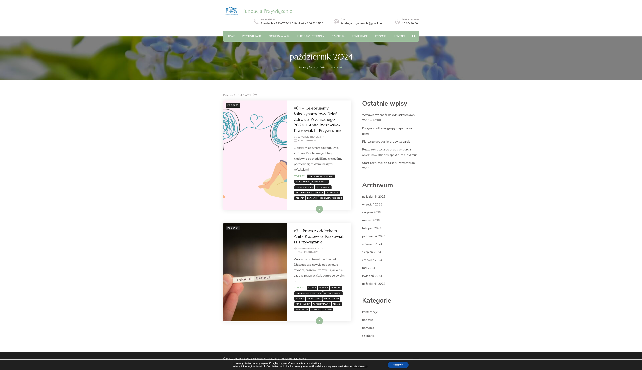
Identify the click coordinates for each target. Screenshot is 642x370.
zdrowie (312, 198)
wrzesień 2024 (372, 244)
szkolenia (338, 36)
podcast (233, 105)
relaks (319, 192)
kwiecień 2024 (372, 276)
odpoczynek (302, 182)
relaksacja (332, 192)
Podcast (381, 36)
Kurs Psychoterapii (309, 36)
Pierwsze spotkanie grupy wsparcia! (386, 142)
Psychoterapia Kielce (293, 358)
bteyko (312, 288)
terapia (300, 198)
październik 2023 (374, 284)
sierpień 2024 (371, 252)
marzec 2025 (371, 220)
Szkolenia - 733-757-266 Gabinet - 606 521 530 (292, 23)
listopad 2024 (372, 228)
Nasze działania (279, 36)
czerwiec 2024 (372, 260)
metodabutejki (332, 293)
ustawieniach (360, 366)
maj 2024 (368, 268)
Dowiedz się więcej (311, 209)
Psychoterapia (251, 36)
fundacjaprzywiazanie (321, 176)
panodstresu (320, 182)
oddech (300, 299)
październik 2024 (374, 236)
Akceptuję (398, 364)
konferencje (370, 312)
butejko (323, 288)
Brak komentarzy (307, 141)
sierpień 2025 (371, 212)
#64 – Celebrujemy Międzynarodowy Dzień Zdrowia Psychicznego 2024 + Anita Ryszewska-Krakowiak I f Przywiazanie (318, 119)
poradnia (368, 328)
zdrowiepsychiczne (330, 198)
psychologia (323, 187)
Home (231, 36)
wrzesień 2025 (372, 204)
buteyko (336, 288)
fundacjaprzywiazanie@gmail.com (362, 23)
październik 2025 (374, 197)
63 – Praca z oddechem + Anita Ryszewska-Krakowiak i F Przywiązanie (319, 236)
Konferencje (360, 36)
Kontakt (399, 36)
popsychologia (304, 187)
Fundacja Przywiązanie (267, 11)
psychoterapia (304, 192)
